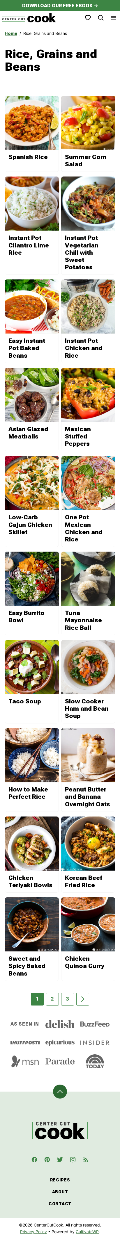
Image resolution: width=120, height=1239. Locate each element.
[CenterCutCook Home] (29, 17)
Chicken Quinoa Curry (84, 962)
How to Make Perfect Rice (28, 793)
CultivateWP (87, 1231)
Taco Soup (24, 701)
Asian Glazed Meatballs (28, 433)
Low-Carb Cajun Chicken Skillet (30, 524)
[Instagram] (72, 1159)
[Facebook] (34, 1159)
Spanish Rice (28, 157)
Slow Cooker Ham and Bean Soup (87, 708)
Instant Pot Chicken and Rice (84, 348)
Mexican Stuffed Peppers (78, 436)
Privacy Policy (33, 1231)
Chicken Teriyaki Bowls (30, 881)
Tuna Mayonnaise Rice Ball (83, 620)
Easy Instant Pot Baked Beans (26, 348)
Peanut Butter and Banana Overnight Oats (87, 796)
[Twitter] (60, 1159)
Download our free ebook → (60, 5)
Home (11, 33)
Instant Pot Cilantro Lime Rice (28, 245)
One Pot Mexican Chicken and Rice (84, 528)
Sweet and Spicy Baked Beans (26, 966)
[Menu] (113, 17)
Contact (60, 1203)
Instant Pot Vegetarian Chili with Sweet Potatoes (81, 252)
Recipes (60, 1180)
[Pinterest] (47, 1159)
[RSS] (85, 1159)
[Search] (100, 17)
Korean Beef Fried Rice (83, 881)
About (60, 1192)
